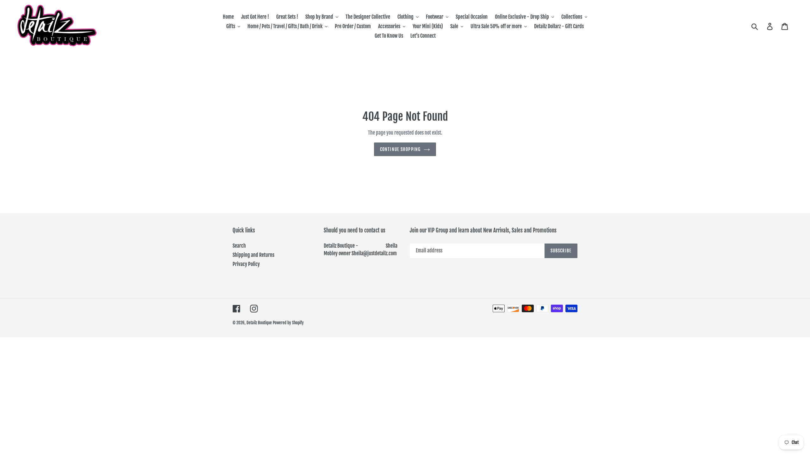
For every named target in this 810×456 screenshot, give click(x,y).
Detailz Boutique (259, 322)
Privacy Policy (246, 264)
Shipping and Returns (253, 255)
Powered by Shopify (288, 322)
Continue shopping (400, 149)
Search (239, 246)
